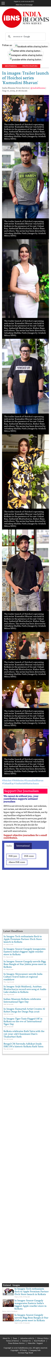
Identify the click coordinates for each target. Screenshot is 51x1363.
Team (15, 1338)
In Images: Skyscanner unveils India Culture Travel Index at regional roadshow (23, 976)
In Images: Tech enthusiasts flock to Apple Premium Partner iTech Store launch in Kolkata (23, 939)
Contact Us (26, 1341)
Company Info (35, 1350)
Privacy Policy (43, 1338)
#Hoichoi (6, 780)
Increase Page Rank (25, 1353)
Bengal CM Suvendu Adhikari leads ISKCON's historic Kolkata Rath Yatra (23, 1045)
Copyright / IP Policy (19, 1350)
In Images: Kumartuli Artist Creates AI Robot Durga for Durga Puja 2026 (24, 1010)
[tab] (9, 846)
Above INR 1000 (17, 862)
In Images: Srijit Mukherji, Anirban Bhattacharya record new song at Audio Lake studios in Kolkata (25, 989)
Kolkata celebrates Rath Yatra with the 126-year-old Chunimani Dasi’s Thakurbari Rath (24, 1034)
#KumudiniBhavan (33, 780)
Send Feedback (39, 1341)
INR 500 (13, 856)
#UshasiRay (8, 783)
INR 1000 (29, 856)
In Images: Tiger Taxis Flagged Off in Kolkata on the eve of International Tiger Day (23, 1021)
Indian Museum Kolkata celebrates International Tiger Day (22, 1001)
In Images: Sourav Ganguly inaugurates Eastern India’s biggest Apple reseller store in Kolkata (25, 951)
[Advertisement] (25, 902)
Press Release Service (16, 1343)
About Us (6, 1338)
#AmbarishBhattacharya (26, 783)
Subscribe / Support (35, 1343)
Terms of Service (12, 1341)
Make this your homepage (24, 5)
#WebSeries (18, 780)
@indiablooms (37, 88)
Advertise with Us (27, 1338)
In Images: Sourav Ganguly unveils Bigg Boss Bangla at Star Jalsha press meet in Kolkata (25, 964)
